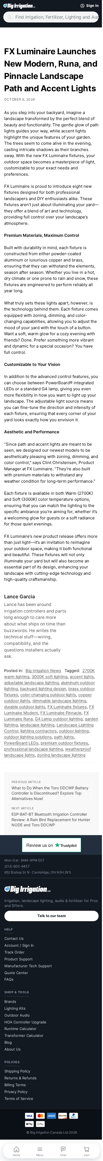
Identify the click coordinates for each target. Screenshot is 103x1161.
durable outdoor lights (40, 743)
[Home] (19, 6)
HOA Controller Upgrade (25, 1065)
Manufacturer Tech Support (28, 1009)
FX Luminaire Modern (40, 749)
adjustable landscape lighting (43, 719)
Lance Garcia (19, 633)
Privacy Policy (15, 1134)
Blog (8, 1085)
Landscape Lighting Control (30, 768)
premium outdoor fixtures (28, 786)
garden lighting (34, 761)
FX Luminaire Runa (39, 755)
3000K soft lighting (50, 713)
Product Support (18, 1002)
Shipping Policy (17, 1114)
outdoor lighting (43, 774)
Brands (10, 1044)
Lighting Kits (15, 1051)
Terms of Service (18, 1141)
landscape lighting (68, 761)
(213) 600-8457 (17, 909)
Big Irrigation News (43, 707)
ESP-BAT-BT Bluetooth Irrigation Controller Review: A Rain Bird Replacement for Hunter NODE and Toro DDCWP (49, 862)
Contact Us (14, 981)
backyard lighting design (59, 725)
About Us (12, 1092)
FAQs (8, 1022)
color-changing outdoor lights (64, 731)
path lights (33, 780)
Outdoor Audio (17, 1058)
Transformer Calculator (23, 1078)
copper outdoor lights (24, 737)
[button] (84, 5)
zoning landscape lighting (40, 798)
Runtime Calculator (20, 1071)
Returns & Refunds (20, 1121)
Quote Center (16, 1015)
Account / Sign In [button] (19, 988)
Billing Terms (15, 1128)
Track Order (14, 995)
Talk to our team (49, 959)
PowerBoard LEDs (62, 780)
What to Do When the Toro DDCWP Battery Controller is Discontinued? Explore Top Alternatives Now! (43, 836)
